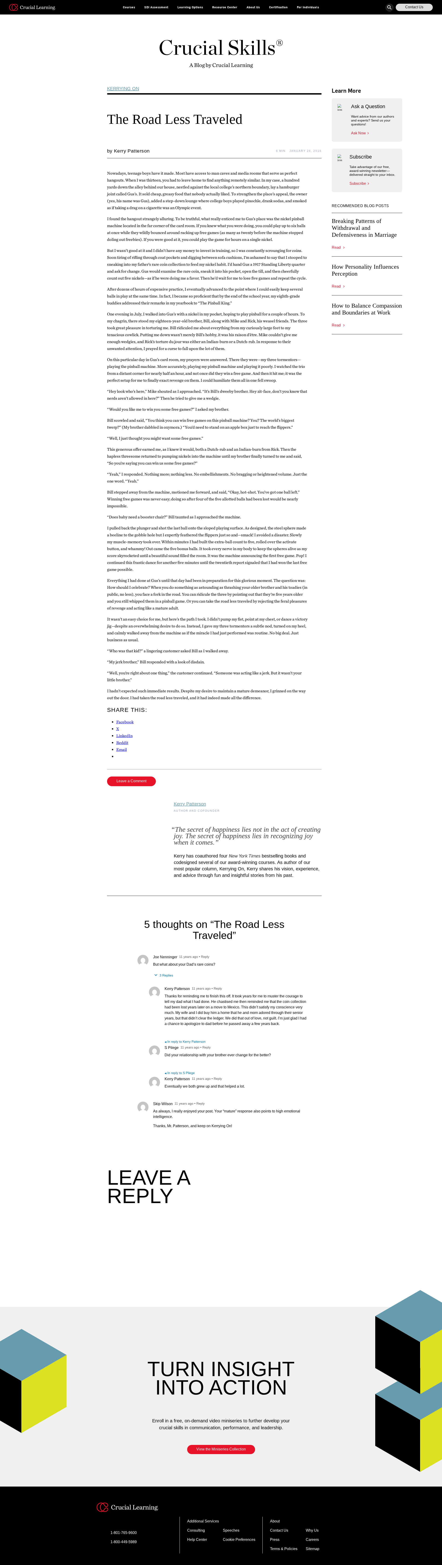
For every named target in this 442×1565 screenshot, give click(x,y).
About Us (253, 7)
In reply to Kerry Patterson (185, 1041)
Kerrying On (123, 88)
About (275, 1521)
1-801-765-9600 (123, 1533)
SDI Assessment (156, 7)
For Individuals (308, 7)
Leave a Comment (131, 781)
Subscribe (357, 183)
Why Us (312, 1530)
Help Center (197, 1540)
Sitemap (312, 1549)
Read (337, 247)
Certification (278, 7)
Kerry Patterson (190, 803)
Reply (205, 957)
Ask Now (358, 133)
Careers (312, 1540)
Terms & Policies (283, 1549)
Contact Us (414, 7)
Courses (129, 7)
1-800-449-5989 (123, 1542)
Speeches (231, 1530)
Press (274, 1540)
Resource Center (224, 7)
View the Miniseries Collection (221, 1449)
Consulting (196, 1530)
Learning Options (190, 7)
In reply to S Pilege (180, 1073)
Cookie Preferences (239, 1540)
